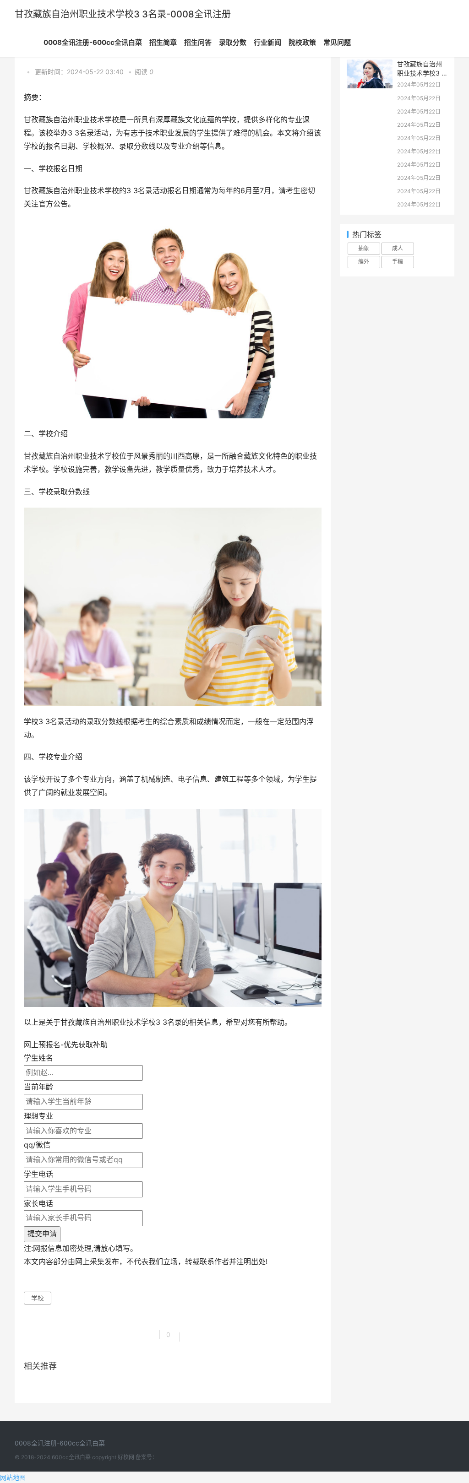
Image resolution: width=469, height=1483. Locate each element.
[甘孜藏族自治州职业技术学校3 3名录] (370, 65)
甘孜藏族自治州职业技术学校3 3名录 (421, 73)
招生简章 (163, 42)
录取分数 (232, 42)
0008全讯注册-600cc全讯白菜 (93, 42)
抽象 (363, 248)
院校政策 (302, 42)
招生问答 (198, 42)
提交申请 (42, 1233)
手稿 (397, 261)
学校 (37, 1298)
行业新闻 (267, 42)
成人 (397, 248)
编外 (363, 261)
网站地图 (13, 1477)
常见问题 (337, 42)
